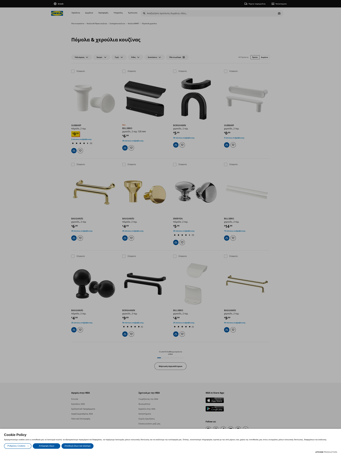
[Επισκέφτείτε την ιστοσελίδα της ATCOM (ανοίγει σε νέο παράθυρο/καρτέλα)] (326, 452)
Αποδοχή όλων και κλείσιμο (77, 446)
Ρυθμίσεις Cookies (16, 446)
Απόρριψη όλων (46, 446)
